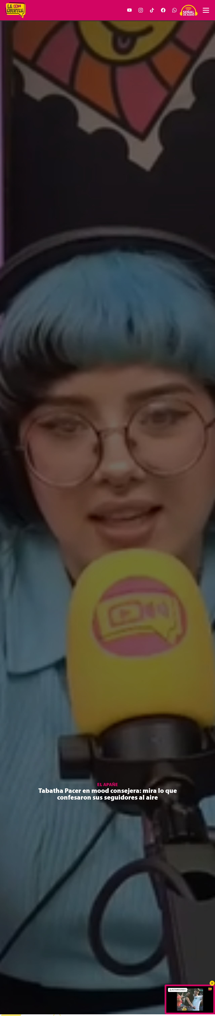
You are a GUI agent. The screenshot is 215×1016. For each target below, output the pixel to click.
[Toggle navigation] (206, 10)
